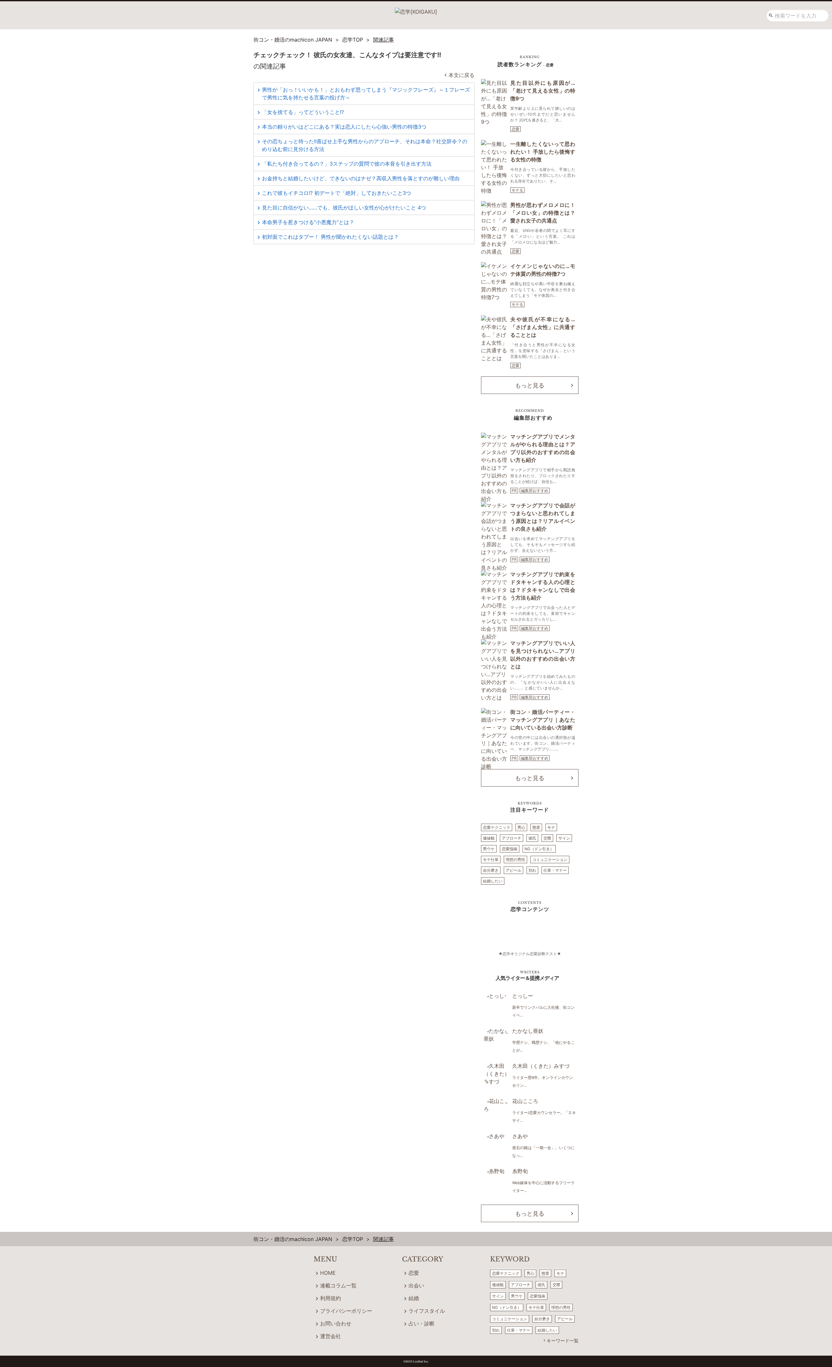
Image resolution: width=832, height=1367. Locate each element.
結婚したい (492, 881)
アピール (513, 870)
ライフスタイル (427, 1311)
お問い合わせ (335, 1323)
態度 (536, 827)
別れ (532, 870)
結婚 (414, 1298)
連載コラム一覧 (338, 1285)
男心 (521, 827)
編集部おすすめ (534, 490)
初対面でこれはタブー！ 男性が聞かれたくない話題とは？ (330, 237)
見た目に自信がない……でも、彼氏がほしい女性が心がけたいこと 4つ (344, 207)
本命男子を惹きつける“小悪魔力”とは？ (308, 222)
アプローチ (511, 838)
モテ (551, 827)
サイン (564, 838)
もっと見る (529, 385)
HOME (328, 1273)
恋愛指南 (509, 848)
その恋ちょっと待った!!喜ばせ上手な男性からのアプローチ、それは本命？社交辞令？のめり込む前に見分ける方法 (364, 145)
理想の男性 (515, 859)
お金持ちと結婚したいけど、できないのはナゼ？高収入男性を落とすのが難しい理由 (361, 178)
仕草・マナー (555, 870)
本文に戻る (461, 75)
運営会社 (330, 1336)
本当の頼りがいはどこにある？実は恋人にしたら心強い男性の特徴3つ (344, 126)
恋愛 (515, 129)
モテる (517, 190)
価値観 (489, 838)
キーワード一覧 (562, 1340)
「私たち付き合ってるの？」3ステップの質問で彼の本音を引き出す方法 (347, 163)
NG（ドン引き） (539, 848)
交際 (547, 838)
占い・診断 (422, 1323)
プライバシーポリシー (346, 1311)
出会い (416, 1285)
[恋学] (416, 9)
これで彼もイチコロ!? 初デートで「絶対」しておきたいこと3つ (336, 193)
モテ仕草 (491, 859)
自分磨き (491, 870)
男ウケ (489, 848)
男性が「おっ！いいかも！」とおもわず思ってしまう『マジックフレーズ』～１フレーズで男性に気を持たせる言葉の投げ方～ (366, 93)
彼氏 (532, 838)
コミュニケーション (549, 859)
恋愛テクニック (496, 827)
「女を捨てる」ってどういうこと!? (303, 112)
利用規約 (330, 1298)
